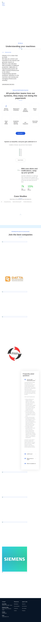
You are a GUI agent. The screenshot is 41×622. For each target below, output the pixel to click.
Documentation (16, 606)
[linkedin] (33, 601)
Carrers (15, 610)
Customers (16, 608)
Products (23, 610)
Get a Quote (24, 608)
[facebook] (31, 601)
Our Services (24, 606)
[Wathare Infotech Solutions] (3, 3)
